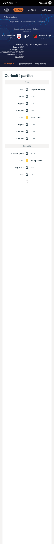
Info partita (40, 64)
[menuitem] (19, 10)
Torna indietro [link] (11, 17)
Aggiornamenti (24, 64)
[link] (18, 10)
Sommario (9, 64)
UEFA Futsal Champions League (6, 10)
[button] (45, 10)
